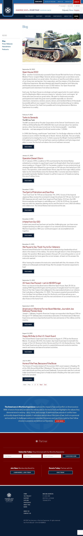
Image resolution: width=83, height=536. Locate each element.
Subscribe (38, 1)
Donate (76, 2)
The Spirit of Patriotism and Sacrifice (38, 192)
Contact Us (68, 1)
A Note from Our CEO (31, 222)
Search (63, 6)
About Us (60, 1)
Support (39, 16)
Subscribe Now (71, 456)
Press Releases (7, 44)
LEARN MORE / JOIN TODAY (22, 472)
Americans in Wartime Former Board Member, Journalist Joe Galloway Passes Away (48, 310)
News (76, 16)
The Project (29, 16)
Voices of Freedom (50, 1)
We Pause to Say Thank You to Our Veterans (41, 247)
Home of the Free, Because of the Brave (39, 364)
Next (41, 384)
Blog (3, 41)
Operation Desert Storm (32, 158)
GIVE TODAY (60, 472)
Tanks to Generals (30, 118)
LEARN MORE (60, 421)
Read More (28, 147)
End (45, 384)
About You (68, 16)
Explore (48, 16)
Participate (57, 16)
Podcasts (5, 49)
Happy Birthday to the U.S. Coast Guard (39, 336)
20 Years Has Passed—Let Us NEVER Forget (41, 283)
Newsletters (6, 47)
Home (25, 494)
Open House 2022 (30, 72)
